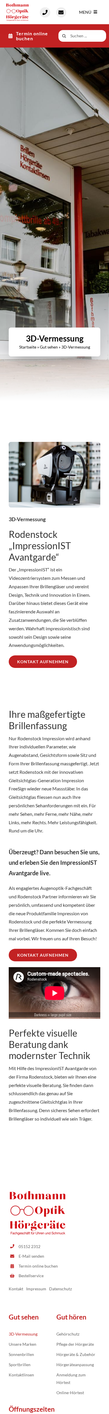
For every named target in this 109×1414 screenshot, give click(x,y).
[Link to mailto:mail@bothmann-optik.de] (61, 12)
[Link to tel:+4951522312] (45, 12)
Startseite (27, 346)
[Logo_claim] (17, 5)
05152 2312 (29, 1246)
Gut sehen (49, 346)
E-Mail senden (31, 1256)
